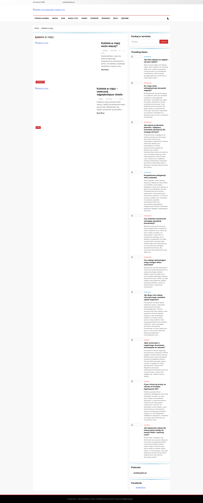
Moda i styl (73, 18)
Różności (106, 18)
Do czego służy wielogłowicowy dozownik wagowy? (155, 88)
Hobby (84, 18)
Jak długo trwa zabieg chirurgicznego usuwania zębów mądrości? (154, 297)
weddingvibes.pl (69, 2)
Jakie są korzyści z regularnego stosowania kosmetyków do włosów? (154, 345)
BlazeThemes (128, 499)
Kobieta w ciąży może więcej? (110, 44)
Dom (63, 18)
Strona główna (42, 18)
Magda (105, 50)
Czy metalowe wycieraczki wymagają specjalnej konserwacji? (155, 221)
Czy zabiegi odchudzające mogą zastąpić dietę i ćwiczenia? (155, 262)
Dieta (115, 18)
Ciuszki (147, 425)
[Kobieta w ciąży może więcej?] (67, 63)
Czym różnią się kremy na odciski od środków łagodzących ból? (155, 386)
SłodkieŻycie (141, 487)
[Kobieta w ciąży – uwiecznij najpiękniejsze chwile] (64, 108)
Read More (105, 70)
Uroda (55, 18)
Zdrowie (125, 18)
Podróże (94, 18)
